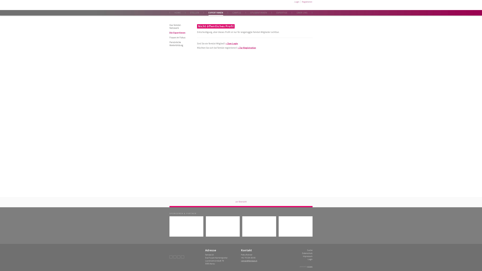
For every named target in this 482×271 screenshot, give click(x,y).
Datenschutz (307, 253)
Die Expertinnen (177, 32)
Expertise (281, 12)
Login (296, 2)
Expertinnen (215, 12)
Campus (236, 12)
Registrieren (307, 2)
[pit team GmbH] (296, 226)
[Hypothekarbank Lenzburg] (223, 226)
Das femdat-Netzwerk (175, 26)
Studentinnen (258, 12)
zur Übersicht (241, 201)
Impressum (308, 256)
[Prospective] (186, 226)
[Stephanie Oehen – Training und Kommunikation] (259, 226)
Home (177, 12)
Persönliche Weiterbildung (176, 44)
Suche (310, 250)
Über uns (302, 12)
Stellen (194, 12)
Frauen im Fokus (177, 37)
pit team (310, 266)
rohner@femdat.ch (249, 260)
